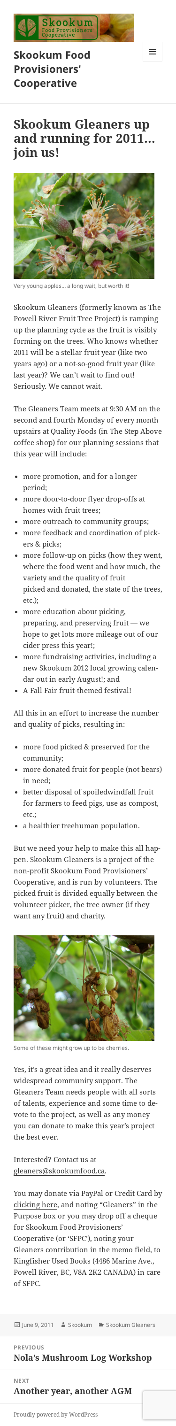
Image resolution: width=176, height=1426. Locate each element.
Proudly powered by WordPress (56, 1414)
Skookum (80, 1325)
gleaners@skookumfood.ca (59, 1170)
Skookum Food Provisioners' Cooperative (52, 68)
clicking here (35, 1204)
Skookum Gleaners (45, 307)
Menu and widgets (152, 61)
